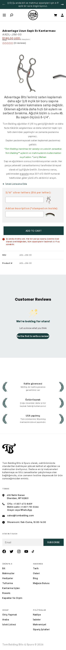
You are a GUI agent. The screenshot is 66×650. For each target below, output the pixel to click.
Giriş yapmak (9, 614)
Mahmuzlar (8, 573)
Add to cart (34, 230)
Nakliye (37, 614)
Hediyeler (7, 578)
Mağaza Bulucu (41, 583)
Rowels (6, 593)
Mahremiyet (39, 624)
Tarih (36, 568)
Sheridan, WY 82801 (18, 498)
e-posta (24, 173)
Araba (5, 619)
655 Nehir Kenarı (16, 495)
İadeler (37, 619)
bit (3, 568)
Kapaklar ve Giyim (12, 598)
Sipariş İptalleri (41, 629)
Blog (35, 578)
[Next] (62, 4)
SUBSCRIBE (53, 542)
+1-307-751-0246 (29, 507)
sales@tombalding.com (20, 515)
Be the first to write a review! (33, 336)
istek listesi (9, 624)
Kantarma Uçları (11, 588)
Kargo (4, 39)
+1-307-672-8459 (23, 503)
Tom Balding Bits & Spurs (18, 644)
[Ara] (11, 15)
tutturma (7, 583)
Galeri (36, 573)
